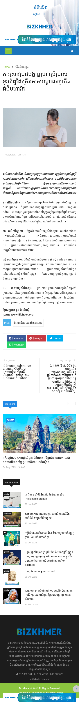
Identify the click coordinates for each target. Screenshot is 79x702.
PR (5, 533)
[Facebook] (44, 14)
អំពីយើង (41, 6)
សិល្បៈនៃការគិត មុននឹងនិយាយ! (40, 571)
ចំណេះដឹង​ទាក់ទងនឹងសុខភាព (28, 322)
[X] (39, 697)
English (36, 14)
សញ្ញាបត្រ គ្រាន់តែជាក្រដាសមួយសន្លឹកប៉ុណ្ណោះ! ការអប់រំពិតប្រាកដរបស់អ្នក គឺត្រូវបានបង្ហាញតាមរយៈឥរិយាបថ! (49, 595)
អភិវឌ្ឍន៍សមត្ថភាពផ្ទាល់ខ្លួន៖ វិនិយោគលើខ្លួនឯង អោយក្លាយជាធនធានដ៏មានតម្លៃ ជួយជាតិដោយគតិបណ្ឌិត (36, 459)
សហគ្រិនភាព (7, 513)
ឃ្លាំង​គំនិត (10, 419)
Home (6, 67)
